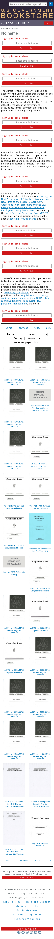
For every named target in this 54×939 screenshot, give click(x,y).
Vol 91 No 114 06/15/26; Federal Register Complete (14, 382)
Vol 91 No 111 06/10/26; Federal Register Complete (40, 756)
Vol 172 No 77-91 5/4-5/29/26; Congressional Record (40, 466)
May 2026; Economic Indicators (40, 844)
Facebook (18, 932)
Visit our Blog (27, 928)
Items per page (22, 342)
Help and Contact (38, 901)
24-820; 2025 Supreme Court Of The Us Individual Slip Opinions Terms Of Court (14, 851)
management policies (23, 297)
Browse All (13, 28)
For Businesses (27, 910)
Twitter (23, 932)
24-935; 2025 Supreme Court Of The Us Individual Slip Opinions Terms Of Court (14, 803)
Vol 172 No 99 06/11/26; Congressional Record (14, 671)
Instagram (27, 932)
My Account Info (27, 906)
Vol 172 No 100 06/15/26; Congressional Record (40, 507)
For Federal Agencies (27, 914)
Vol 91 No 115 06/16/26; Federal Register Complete (40, 382)
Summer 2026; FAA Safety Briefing (14, 573)
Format (11, 334)
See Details (27, 877)
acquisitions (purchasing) (34, 295)
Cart (48, 23)
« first (9, 327)
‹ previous (22, 327)
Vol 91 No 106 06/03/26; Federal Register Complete (40, 672)
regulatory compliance (16, 292)
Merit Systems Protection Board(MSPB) (26, 213)
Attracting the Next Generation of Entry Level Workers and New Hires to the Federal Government (26, 199)
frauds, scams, (29, 218)
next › (37, 327)
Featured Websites (27, 918)
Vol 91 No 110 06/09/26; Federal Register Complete (14, 756)
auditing (5, 297)
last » (48, 327)
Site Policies (12, 901)
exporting (13, 218)
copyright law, (33, 300)
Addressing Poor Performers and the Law (23, 204)
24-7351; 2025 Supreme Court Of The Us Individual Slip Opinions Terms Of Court (40, 803)
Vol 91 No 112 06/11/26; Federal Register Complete (14, 630)
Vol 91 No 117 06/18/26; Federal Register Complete (14, 466)
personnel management (14, 303)
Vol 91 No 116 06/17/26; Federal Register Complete (14, 424)
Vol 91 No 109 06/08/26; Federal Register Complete (14, 714)
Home (4, 28)
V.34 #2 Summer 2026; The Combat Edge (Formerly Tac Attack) (40, 407)
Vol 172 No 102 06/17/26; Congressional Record (14, 507)
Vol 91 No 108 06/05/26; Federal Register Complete (40, 714)
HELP (25, 23)
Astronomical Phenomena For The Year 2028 (40, 549)
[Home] (27, 17)
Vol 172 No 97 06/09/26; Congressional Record (40, 589)
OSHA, (39, 297)
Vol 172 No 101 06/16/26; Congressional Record (14, 546)
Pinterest (35, 932)
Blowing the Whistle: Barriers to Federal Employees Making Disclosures (22, 209)
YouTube (31, 932)
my (10, 23)
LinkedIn (39, 932)
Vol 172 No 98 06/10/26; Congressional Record (40, 629)
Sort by (18, 338)
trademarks (18, 300)
